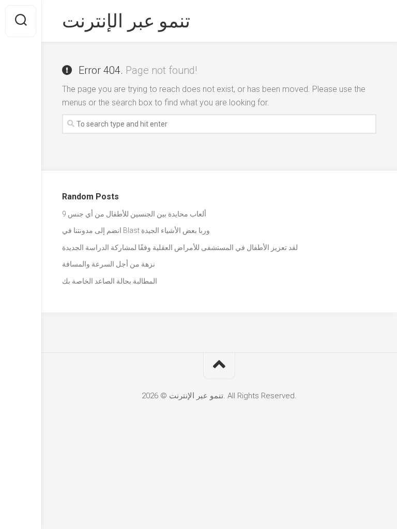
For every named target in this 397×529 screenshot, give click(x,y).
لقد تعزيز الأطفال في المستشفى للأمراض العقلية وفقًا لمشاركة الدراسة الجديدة (180, 247)
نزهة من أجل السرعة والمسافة (108, 264)
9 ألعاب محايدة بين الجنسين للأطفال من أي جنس (134, 214)
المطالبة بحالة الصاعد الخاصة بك (109, 281)
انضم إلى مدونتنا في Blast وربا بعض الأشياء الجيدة (136, 230)
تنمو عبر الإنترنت (126, 21)
